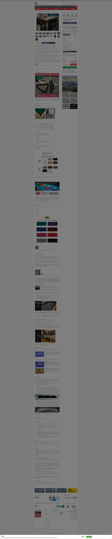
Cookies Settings (83, 536)
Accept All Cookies (89, 536)
